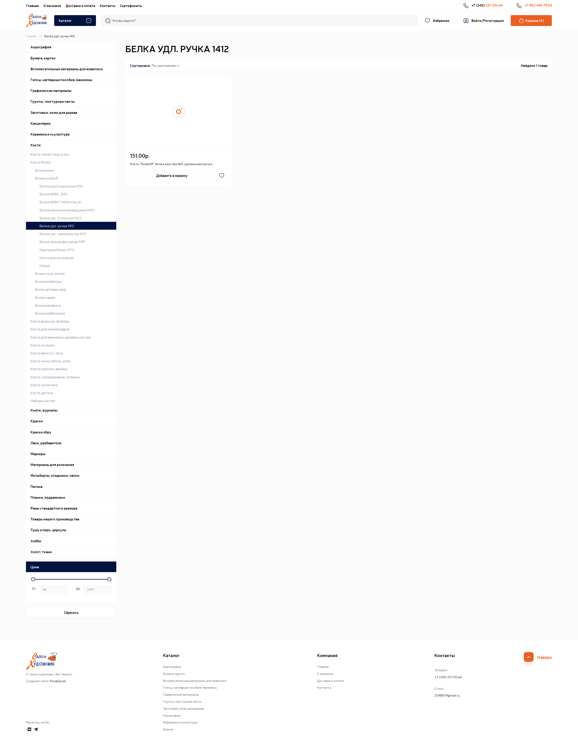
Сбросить (71, 612)
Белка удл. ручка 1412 (57, 225)
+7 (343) (487, 5)
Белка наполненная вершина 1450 (67, 209)
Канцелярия (171, 715)
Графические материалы (181, 694)
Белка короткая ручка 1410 (61, 185)
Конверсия (57, 681)
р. (77, 590)
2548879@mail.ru (447, 695)
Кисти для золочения (57, 257)
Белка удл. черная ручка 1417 (63, 233)
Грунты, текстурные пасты (182, 701)
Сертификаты (131, 5)
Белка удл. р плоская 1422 (61, 217)
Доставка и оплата (80, 5)
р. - (33, 590)
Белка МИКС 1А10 (53, 193)
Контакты (107, 5)
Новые (45, 265)
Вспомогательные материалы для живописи (194, 680)
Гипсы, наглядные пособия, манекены (190, 687)
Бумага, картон (174, 673)
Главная (32, 5)
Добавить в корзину (171, 175)
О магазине (52, 5)
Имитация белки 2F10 (57, 249)
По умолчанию (164, 65)
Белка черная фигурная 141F (62, 241)
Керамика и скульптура (180, 722)
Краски (168, 729)
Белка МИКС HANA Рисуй (60, 201)
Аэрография (172, 666)
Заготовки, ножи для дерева (183, 708)
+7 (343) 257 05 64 (447, 677)
